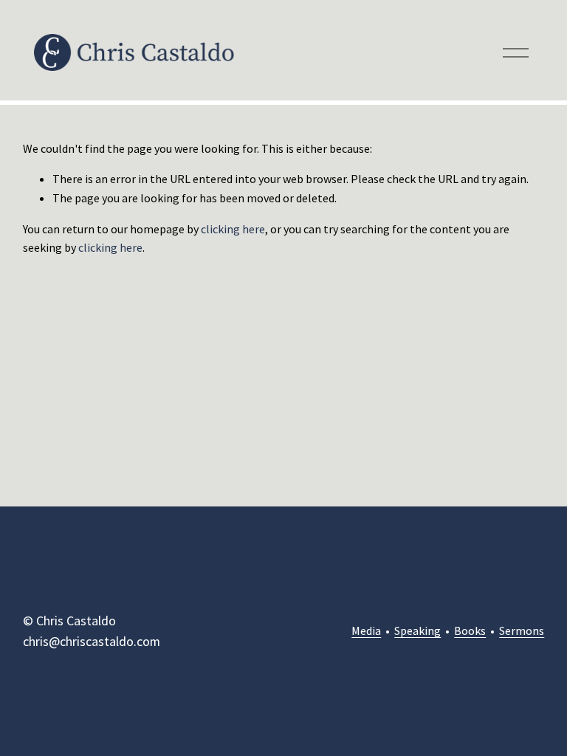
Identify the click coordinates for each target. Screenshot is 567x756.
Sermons (521, 630)
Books (470, 630)
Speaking (417, 630)
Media (366, 630)
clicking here (233, 228)
